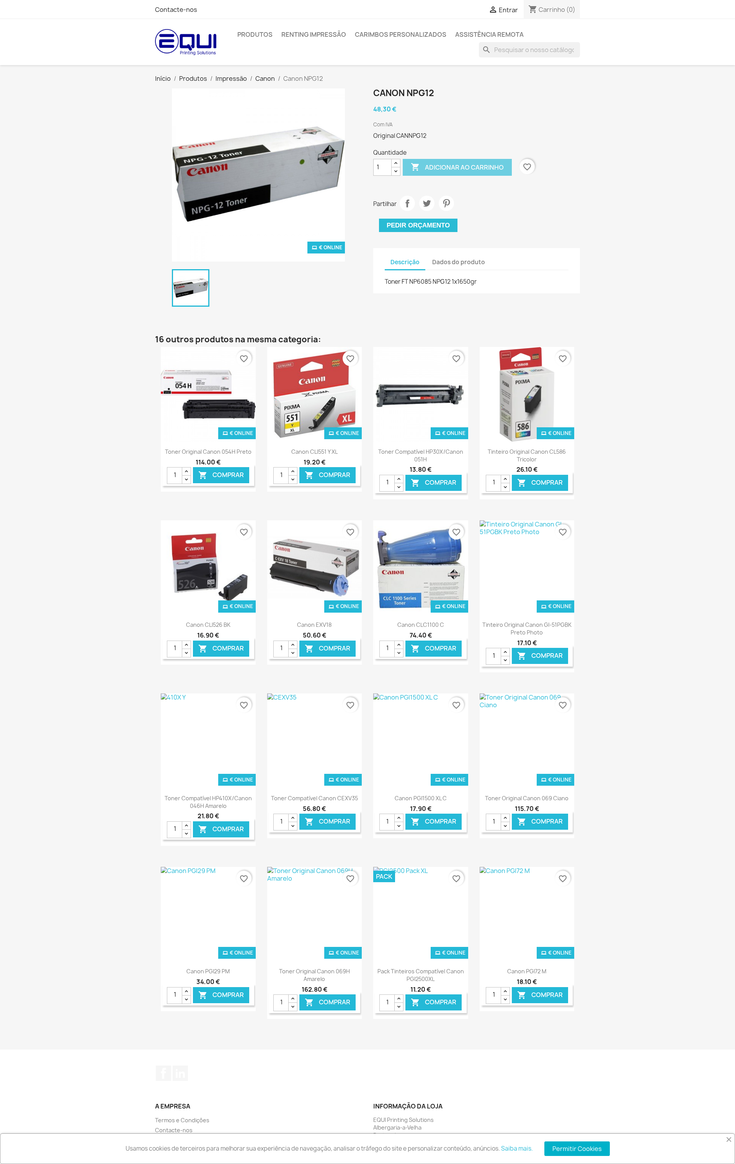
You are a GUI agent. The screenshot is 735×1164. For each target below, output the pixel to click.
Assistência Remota (489, 34)
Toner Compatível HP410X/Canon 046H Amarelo (208, 802)
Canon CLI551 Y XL (314, 451)
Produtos (255, 34)
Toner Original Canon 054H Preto (208, 451)
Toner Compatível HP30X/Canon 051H (420, 455)
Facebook (163, 1073)
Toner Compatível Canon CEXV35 (314, 798)
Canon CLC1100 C (420, 624)
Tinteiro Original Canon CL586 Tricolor (527, 455)
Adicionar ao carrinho (457, 167)
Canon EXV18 (314, 624)
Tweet (426, 203)
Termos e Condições (182, 1120)
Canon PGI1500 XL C (421, 798)
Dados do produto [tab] (458, 262)
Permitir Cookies (577, 1148)
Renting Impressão (313, 34)
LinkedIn (180, 1073)
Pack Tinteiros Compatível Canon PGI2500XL (420, 975)
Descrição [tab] (405, 262)
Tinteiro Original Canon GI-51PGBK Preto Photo (527, 628)
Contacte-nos (176, 9)
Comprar (221, 475)
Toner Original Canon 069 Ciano (526, 798)
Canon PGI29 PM (208, 971)
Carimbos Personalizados (400, 34)
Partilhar (407, 203)
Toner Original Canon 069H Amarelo (314, 975)
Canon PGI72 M (526, 971)
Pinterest (446, 203)
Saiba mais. (517, 1148)
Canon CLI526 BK (208, 624)
